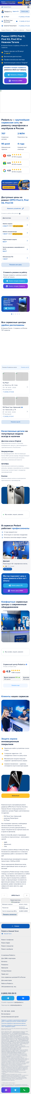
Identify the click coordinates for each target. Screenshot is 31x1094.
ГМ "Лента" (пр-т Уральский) (8, 21)
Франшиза (4, 968)
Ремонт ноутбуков (7, 949)
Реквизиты (4, 965)
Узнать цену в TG (16, 585)
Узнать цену (24, 11)
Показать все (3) (25, 367)
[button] (15, 213)
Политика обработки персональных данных (13, 1023)
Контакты (4, 961)
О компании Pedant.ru (8, 955)
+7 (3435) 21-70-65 (24, 17)
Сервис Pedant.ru (6, 30)
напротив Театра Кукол (10, 26)
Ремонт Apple (5, 943)
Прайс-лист (5, 974)
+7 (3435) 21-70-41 (24, 21)
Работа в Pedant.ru (7, 983)
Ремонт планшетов (7, 946)
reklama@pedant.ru (16, 1005)
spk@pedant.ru (18, 1002)
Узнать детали (21, 2)
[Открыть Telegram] (7, 998)
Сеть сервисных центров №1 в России (13, 977)
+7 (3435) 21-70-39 (24, 26)
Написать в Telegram (17, 75)
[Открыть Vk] (23, 998)
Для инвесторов (6, 980)
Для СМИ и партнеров (8, 958)
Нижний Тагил (7, 7)
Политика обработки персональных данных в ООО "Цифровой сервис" (14, 1026)
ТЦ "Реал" (6, 16)
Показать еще (15, 685)
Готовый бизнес (6, 971)
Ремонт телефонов (18, 30)
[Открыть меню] (28, 7)
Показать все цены (15, 265)
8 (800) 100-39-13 (8, 993)
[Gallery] (16, 626)
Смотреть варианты (9, 187)
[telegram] (15, 1090)
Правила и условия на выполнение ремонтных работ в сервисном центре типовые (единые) (14, 1021)
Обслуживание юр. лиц (8, 986)
